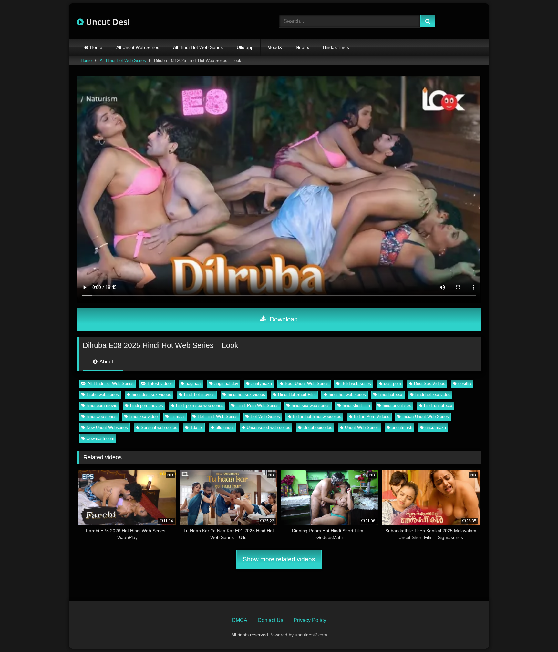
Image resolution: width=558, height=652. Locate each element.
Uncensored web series (268, 427)
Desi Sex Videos (429, 383)
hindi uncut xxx (438, 405)
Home (96, 47)
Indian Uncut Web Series (425, 416)
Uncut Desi (107, 21)
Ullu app (245, 47)
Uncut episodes (317, 427)
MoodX (274, 47)
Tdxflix (196, 427)
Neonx (302, 47)
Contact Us (270, 620)
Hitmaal (177, 416)
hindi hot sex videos (246, 394)
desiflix (464, 383)
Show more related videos (279, 559)
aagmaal (194, 383)
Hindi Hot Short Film (297, 394)
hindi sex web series (311, 405)
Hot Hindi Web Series (218, 416)
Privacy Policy (310, 620)
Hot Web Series (265, 416)
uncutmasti (402, 427)
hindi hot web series (347, 394)
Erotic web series (103, 394)
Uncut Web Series (362, 427)
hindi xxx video (143, 416)
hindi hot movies (199, 394)
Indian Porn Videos (371, 416)
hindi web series (102, 416)
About (105, 361)
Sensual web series (159, 427)
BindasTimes (336, 47)
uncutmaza (435, 427)
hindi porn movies (146, 405)
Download (283, 319)
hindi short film (356, 405)
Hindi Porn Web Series (257, 405)
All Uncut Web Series (137, 47)
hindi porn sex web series (199, 405)
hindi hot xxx (390, 394)
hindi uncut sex (397, 405)
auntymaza (261, 383)
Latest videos (160, 383)
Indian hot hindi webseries (317, 416)
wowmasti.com (100, 438)
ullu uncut (225, 427)
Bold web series (356, 383)
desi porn (392, 383)
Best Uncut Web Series (307, 383)
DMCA (239, 620)
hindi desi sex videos (151, 394)
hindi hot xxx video (432, 394)
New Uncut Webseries (107, 427)
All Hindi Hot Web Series (198, 47)
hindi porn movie (102, 405)
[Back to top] (538, 633)
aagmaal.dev (226, 383)
